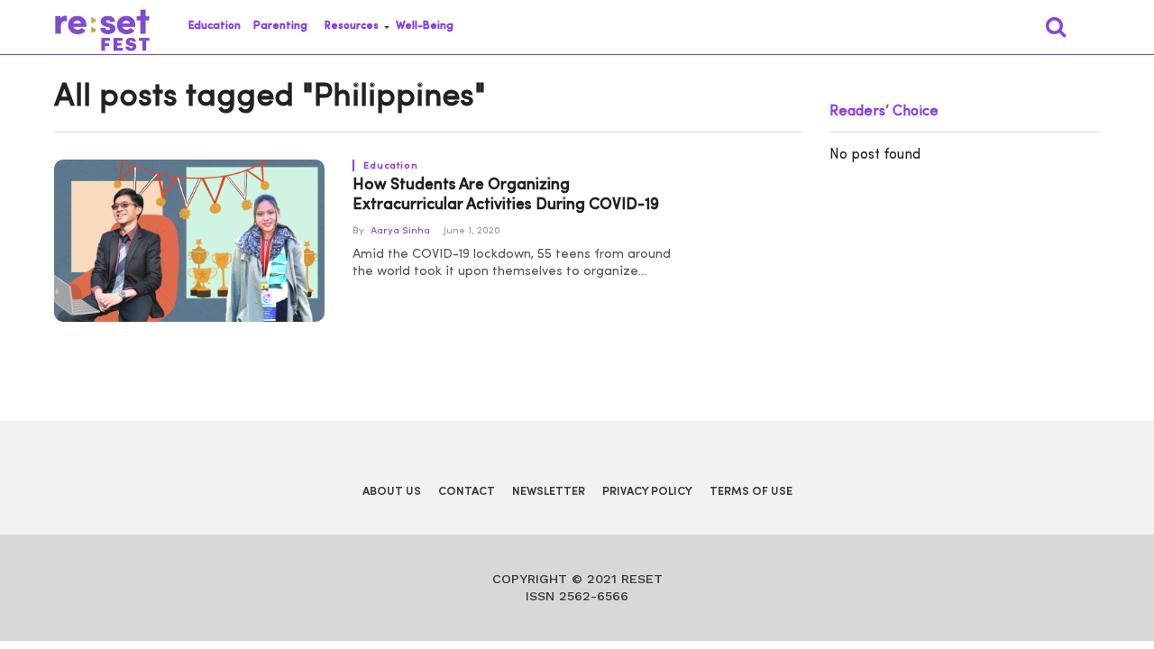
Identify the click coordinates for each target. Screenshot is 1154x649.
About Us (391, 492)
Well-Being (424, 26)
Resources (352, 26)
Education (214, 26)
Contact (466, 492)
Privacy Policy (647, 492)
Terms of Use (751, 492)
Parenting (280, 26)
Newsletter (548, 492)
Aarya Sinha (400, 231)
